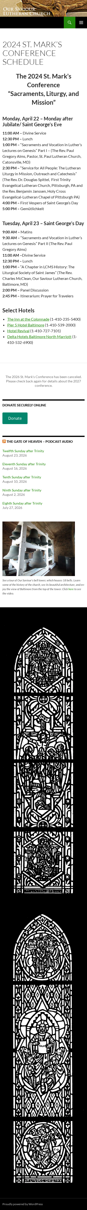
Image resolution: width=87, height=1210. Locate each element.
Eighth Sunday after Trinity (22, 503)
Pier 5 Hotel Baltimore (25, 325)
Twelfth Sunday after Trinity (23, 451)
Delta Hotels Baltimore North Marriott (39, 336)
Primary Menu (81, 22)
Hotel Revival (18, 330)
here (71, 589)
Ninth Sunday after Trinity (21, 490)
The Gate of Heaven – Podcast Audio (40, 441)
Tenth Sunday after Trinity (21, 477)
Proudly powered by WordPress (22, 1204)
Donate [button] (15, 418)
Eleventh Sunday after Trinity (24, 464)
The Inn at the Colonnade (28, 319)
